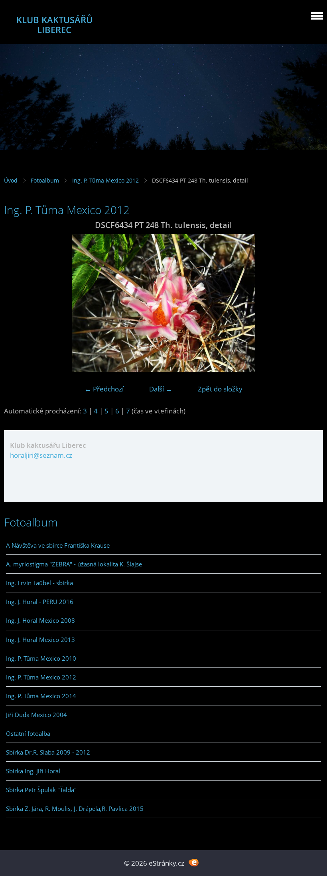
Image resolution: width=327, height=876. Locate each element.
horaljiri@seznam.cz (41, 455)
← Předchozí (104, 388)
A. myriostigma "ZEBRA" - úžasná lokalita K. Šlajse (74, 564)
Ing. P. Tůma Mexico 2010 (41, 658)
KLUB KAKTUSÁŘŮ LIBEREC (54, 25)
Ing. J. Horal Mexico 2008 (40, 620)
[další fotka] (310, 303)
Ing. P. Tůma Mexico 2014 (41, 696)
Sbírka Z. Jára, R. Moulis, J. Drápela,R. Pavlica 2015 (75, 808)
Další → (160, 388)
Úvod (11, 180)
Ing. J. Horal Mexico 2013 (40, 640)
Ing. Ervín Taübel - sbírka (39, 583)
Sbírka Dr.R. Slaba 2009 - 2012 (48, 752)
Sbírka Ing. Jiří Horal (33, 771)
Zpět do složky (220, 388)
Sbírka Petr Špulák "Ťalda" (41, 790)
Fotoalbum (45, 180)
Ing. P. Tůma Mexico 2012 (105, 180)
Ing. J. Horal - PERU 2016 (39, 602)
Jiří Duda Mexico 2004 (36, 715)
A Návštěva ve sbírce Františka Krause (58, 545)
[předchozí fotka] (17, 303)
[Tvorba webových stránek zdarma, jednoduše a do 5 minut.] (193, 862)
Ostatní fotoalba (28, 733)
